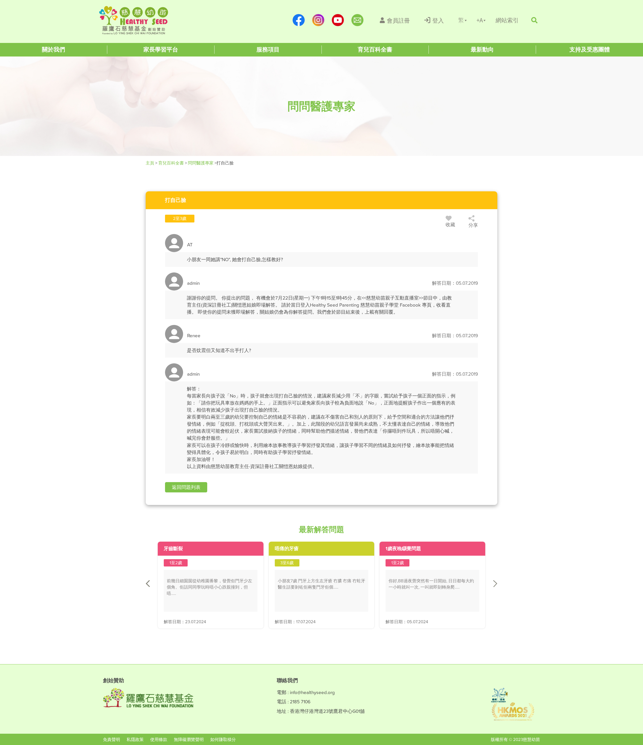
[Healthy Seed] (133, 20)
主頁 (150, 163)
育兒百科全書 (171, 163)
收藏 (450, 224)
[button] (186, 487)
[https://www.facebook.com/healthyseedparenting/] (298, 20)
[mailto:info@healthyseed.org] (357, 20)
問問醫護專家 (200, 163)
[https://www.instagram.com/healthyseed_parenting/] (318, 20)
